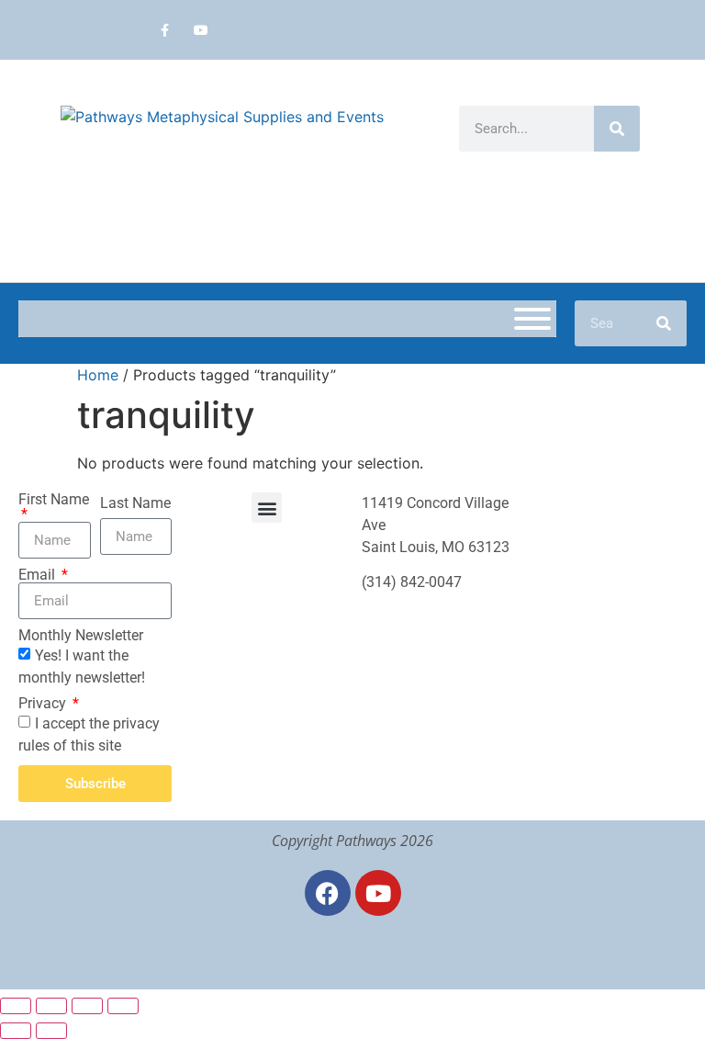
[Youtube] (200, 30)
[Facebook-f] (165, 30)
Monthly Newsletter (80, 635)
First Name (53, 500)
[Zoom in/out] (15, 1006)
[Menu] (532, 319)
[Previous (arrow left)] (15, 1030)
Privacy (44, 703)
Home (97, 375)
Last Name (135, 503)
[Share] (87, 1006)
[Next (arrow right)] (51, 1030)
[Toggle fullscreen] (51, 1006)
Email (38, 575)
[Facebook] (328, 893)
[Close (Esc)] (123, 1006)
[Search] (617, 129)
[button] (267, 507)
